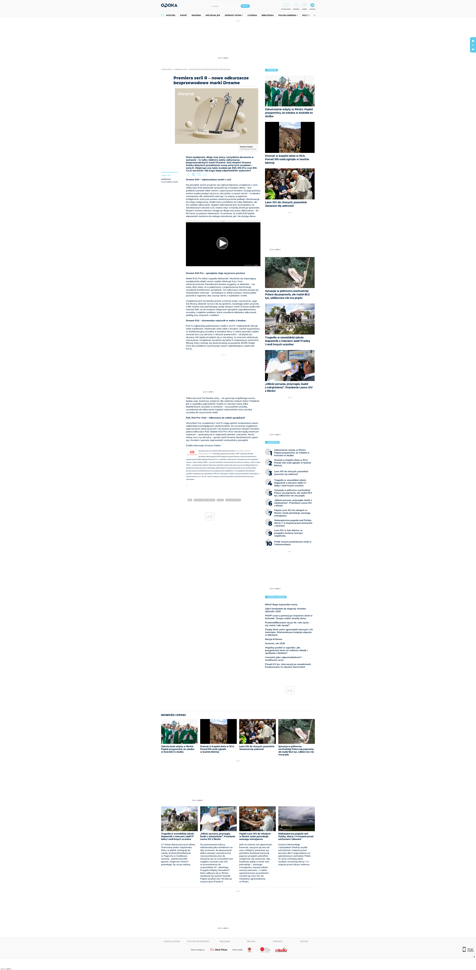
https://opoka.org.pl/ (242, 451)
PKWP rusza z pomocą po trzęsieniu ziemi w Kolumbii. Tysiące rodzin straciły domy (288, 617)
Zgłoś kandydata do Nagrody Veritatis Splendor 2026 (285, 610)
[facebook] (473, 41)
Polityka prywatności (198, 941)
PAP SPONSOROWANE (233, 500)
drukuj (199, 174)
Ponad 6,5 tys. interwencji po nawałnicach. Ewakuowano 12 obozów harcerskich (288, 665)
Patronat (277, 941)
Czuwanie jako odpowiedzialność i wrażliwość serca (283, 658)
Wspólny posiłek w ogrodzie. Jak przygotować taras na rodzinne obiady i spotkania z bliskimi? (286, 650)
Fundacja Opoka (172, 941)
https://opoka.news (205, 454)
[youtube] (473, 49)
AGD (189, 500)
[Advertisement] (238, 39)
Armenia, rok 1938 (275, 643)
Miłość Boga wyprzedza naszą (281, 604)
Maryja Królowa (273, 639)
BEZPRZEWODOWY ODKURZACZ (204, 500)
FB (188, 174)
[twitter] (473, 45)
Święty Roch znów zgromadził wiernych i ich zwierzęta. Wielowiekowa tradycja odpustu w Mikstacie (289, 632)
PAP (169, 175)
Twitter (194, 174)
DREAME (220, 500)
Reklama (251, 941)
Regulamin (225, 941)
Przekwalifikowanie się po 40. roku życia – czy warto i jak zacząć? (287, 624)
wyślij (205, 174)
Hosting (304, 941)
